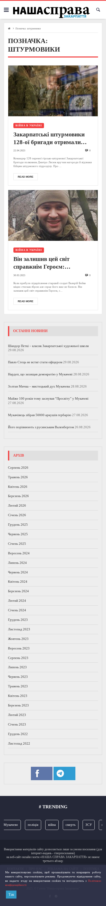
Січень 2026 (17, 515)
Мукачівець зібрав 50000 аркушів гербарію (39, 415)
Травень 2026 (18, 477)
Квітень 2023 (17, 696)
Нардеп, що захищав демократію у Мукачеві (40, 374)
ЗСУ (86, 825)
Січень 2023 (17, 724)
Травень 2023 (18, 686)
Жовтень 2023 (18, 639)
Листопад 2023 (19, 629)
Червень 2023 (18, 677)
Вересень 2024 (19, 553)
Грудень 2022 (18, 734)
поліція (30, 825)
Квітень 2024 (17, 581)
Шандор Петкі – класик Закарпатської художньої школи (48, 346)
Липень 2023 (17, 667)
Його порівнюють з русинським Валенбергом (41, 427)
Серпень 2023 (18, 658)
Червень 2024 (18, 572)
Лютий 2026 (17, 505)
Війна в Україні (28, 125)
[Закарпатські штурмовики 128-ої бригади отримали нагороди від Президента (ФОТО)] (53, 90)
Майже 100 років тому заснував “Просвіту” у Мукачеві (48, 398)
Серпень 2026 (18, 468)
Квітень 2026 (17, 487)
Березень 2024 (18, 591)
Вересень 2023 (19, 648)
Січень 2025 (17, 544)
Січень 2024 (17, 610)
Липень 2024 (17, 563)
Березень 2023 (18, 705)
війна (49, 825)
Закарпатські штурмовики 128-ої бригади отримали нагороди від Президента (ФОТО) (49, 138)
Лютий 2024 (17, 601)
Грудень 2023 (18, 620)
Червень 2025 (18, 534)
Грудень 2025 (18, 524)
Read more (25, 176)
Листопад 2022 (19, 743)
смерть (68, 825)
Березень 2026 (18, 496)
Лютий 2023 (17, 715)
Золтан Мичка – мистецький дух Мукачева (39, 386)
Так (11, 894)
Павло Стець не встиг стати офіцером (35, 362)
